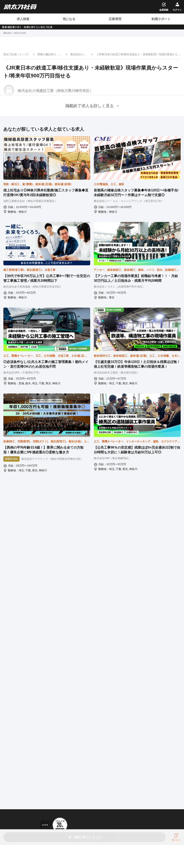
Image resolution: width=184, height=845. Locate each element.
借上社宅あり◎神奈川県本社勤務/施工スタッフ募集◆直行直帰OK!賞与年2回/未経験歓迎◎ (45, 192)
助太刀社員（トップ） (16, 54)
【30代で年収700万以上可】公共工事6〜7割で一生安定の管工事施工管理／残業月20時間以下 (46, 278)
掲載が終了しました (88, 837)
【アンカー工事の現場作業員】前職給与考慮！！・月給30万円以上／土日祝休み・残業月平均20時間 (136, 278)
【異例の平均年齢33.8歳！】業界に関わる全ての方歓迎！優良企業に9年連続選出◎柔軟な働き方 (43, 449)
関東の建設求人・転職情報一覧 (49, 54)
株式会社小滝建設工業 (78, 54)
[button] (92, 106)
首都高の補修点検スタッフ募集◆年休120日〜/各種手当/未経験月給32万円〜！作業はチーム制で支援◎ (136, 192)
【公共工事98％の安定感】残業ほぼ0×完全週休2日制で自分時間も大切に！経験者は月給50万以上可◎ (137, 449)
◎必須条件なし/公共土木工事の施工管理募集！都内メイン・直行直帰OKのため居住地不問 (45, 364)
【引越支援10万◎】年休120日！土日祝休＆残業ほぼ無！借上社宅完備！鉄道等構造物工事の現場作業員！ (137, 364)
